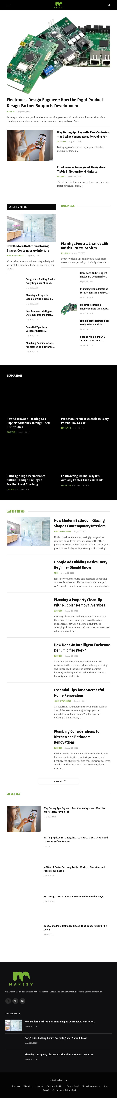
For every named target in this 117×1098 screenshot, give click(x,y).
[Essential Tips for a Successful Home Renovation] (15, 331)
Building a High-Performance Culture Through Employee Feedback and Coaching (26, 480)
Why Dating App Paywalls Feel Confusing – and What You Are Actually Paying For (83, 134)
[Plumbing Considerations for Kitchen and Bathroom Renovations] (15, 347)
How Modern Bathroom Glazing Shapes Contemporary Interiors (28, 248)
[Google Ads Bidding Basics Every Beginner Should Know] (15, 283)
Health (50, 1086)
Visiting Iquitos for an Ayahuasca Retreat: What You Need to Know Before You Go (76, 839)
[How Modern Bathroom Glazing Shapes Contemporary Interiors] (31, 228)
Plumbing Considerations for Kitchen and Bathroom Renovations (40, 345)
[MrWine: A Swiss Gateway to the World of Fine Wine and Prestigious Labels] (24, 878)
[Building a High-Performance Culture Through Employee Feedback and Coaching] (31, 455)
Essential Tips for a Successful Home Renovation (36, 329)
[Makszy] (58, 5)
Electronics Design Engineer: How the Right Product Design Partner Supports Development (55, 102)
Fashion (59, 1086)
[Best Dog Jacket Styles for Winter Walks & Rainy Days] (24, 907)
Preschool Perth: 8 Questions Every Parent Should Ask (85, 421)
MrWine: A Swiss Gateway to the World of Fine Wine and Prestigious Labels (74, 869)
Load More (57, 781)
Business (11, 112)
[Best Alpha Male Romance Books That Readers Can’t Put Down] (24, 936)
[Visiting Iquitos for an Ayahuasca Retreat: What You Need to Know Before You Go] (24, 848)
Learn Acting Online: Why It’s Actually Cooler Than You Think (82, 478)
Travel (46, 1090)
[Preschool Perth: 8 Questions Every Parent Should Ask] (85, 398)
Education (11, 432)
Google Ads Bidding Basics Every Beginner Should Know (40, 281)
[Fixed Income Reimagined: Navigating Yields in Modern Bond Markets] (30, 180)
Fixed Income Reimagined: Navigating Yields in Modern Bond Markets (81, 169)
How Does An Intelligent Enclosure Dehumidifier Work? (39, 313)
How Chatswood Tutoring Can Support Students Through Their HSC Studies (28, 423)
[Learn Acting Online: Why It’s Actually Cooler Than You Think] (85, 455)
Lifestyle (61, 142)
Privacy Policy (71, 1090)
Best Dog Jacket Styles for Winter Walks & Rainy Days (73, 896)
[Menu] (9, 5)
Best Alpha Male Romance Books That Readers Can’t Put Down (75, 927)
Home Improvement (15, 256)
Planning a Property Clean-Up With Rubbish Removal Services (38, 297)
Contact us (57, 1090)
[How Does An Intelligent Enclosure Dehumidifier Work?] (15, 315)
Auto (106, 1086)
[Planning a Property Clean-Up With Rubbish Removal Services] (15, 299)
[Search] (108, 5)
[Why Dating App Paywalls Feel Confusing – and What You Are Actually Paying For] (30, 145)
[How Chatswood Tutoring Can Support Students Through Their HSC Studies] (31, 398)
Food (76, 1086)
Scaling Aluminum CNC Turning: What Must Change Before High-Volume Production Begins (95, 339)
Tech (56, 573)
